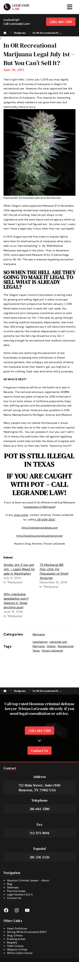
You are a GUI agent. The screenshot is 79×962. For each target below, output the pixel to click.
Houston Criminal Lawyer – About (28, 880)
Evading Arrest (16, 939)
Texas (36, 650)
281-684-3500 (46, 519)
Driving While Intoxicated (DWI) (27, 932)
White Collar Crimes (19, 953)
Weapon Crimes (17, 949)
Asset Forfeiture (17, 928)
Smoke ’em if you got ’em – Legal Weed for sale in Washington (19, 569)
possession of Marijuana (39, 507)
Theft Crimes (15, 946)
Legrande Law (58, 642)
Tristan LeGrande (52, 650)
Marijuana (38, 634)
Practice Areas (16, 891)
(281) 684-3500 (61, 21)
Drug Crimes (15, 935)
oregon (51, 646)
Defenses (13, 887)
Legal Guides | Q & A (20, 894)
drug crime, (20, 515)
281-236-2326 (39, 857)
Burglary (12, 942)
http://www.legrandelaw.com (40, 527)
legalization (40, 642)
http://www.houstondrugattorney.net (39, 536)
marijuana (38, 646)
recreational (66, 646)
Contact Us (39, 750)
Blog (10, 884)
